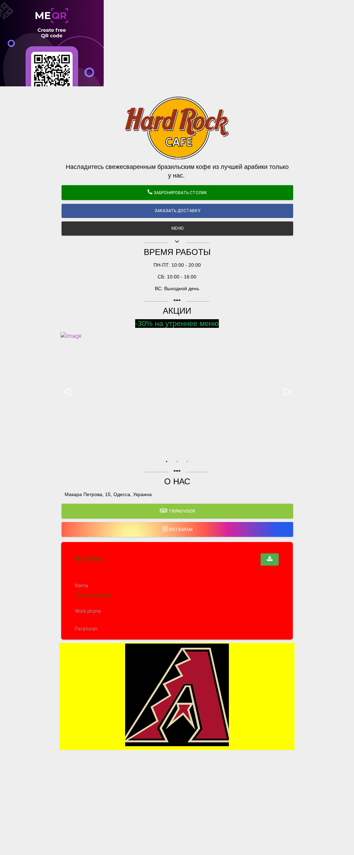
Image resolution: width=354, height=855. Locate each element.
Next (287, 392)
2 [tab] (177, 461)
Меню (177, 228)
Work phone (88, 611)
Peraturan (86, 628)
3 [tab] (187, 461)
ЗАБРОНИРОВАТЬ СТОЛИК (179, 192)
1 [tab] (166, 461)
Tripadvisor (181, 511)
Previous (67, 392)
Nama (81, 585)
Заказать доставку (178, 210)
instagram (180, 529)
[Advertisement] (177, 134)
